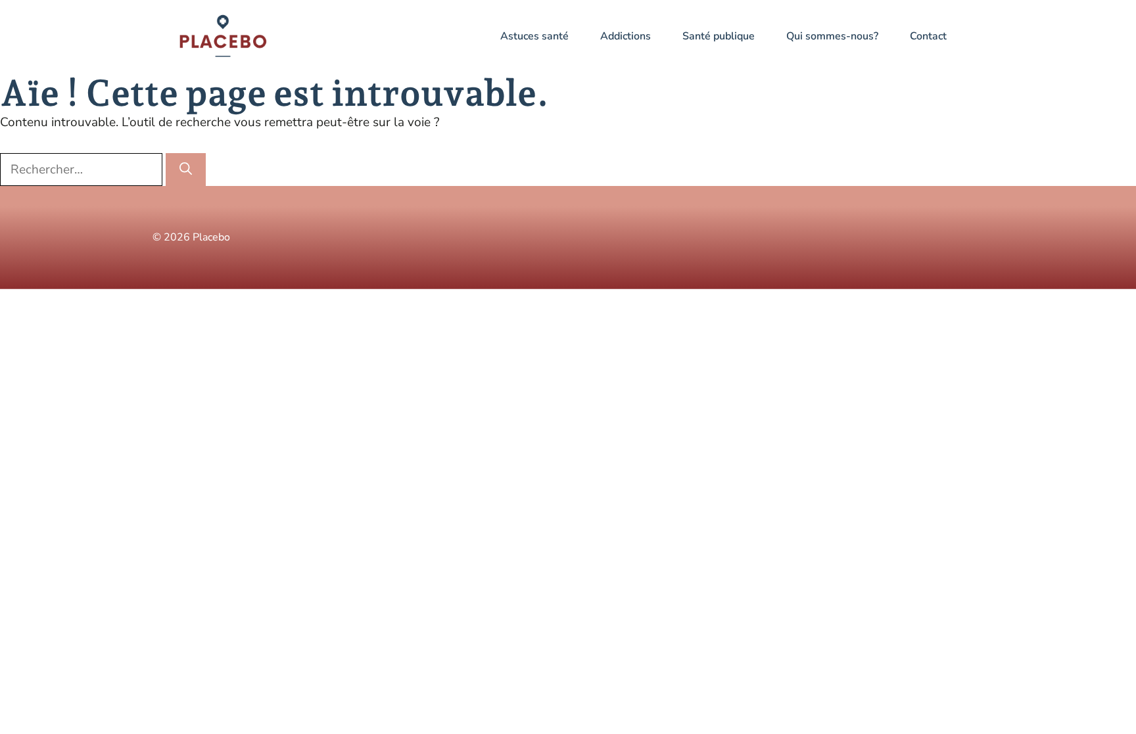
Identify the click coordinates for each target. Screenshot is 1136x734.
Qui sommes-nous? (832, 36)
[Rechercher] (186, 170)
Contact (928, 36)
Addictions (625, 36)
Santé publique (718, 36)
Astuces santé (534, 36)
